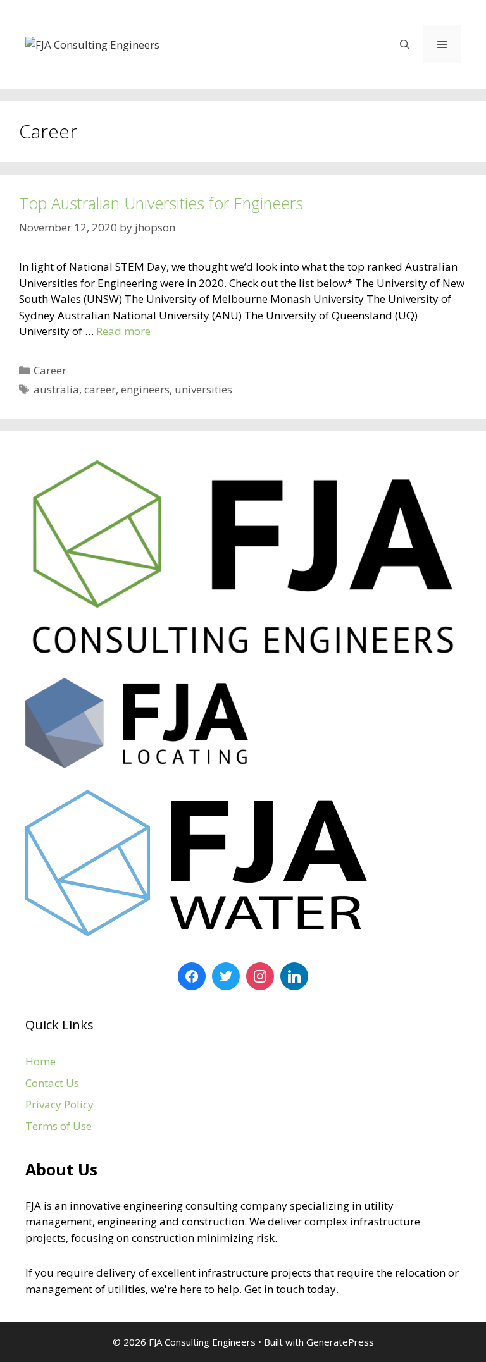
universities (203, 389)
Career (50, 370)
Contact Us (52, 1083)
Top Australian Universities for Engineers (161, 203)
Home (40, 1061)
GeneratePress (340, 1341)
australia (56, 389)
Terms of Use (58, 1126)
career (100, 389)
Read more (123, 331)
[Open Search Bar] (404, 44)
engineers (145, 389)
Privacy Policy (59, 1104)
